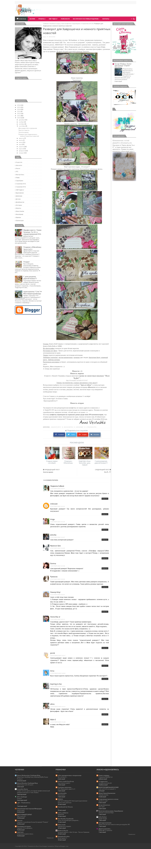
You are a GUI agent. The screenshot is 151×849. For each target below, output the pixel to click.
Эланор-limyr (55, 592)
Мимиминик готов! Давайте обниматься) (122, 141)
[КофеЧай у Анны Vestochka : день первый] (85, 453)
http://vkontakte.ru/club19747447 (77, 380)
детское (18, 199)
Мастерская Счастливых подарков (85, 19)
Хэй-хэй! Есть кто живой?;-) (107, 789)
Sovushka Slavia (22, 789)
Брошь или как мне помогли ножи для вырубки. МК (114, 824)
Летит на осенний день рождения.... (68, 820)
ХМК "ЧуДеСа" (53, 19)
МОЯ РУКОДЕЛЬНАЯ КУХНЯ (108, 787)
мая (20, 144)
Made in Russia (63, 830)
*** (18, 804)
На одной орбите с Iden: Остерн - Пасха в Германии (73, 832)
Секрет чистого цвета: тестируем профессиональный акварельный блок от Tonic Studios (33, 791)
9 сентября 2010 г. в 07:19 (57, 619)
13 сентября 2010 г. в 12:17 (57, 706)
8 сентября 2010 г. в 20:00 (57, 579)
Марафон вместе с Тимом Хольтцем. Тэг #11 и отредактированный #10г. (32, 232)
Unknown (54, 504)
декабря (22, 120)
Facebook (61, 434)
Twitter (73, 434)
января (21, 153)
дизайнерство (20, 202)
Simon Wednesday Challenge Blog (28, 775)
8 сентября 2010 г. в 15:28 (57, 521)
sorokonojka (62, 793)
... (58, 808)
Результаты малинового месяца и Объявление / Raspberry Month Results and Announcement (124, 74)
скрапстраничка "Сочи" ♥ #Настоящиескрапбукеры (32, 292)
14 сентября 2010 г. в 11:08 (57, 722)
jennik (52, 653)
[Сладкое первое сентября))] (52, 453)
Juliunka (53, 535)
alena (52, 704)
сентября (22, 126)
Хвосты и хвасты (23, 130)
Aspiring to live (56, 684)
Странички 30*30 (21, 187)
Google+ (84, 434)
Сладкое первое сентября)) (52, 462)
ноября (21, 122)
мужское (18, 217)
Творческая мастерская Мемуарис (29, 808)
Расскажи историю (24, 826)
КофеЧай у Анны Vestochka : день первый (84, 463)
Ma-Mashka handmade (65, 819)
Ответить (105, 498)
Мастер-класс (20, 174)
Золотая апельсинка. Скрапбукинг (111, 811)
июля (21, 140)
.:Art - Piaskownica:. (24, 802)
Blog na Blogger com (61, 846)
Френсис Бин (55, 546)
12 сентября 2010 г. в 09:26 (57, 686)
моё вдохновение (105, 823)
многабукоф (19, 214)
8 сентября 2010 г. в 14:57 (57, 488)
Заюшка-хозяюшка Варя (106, 812)
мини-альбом (20, 211)
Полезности (65, 19)
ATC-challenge (22, 797)
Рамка (18, 177)
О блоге (19, 798)
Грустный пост (21, 816)
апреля (21, 146)
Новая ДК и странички (105, 830)
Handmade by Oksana (65, 807)
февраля (22, 151)
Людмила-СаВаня (57, 486)
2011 (19, 116)
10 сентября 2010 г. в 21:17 (57, 655)
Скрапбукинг (76, 23)
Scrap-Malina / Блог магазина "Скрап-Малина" (123, 65)
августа (21, 138)
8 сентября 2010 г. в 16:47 (57, 537)
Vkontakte (96, 434)
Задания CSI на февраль (24, 828)
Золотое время (23, 132)
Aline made (61, 824)
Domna (53, 563)
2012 (19, 113)
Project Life (19, 162)
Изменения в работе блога (25, 834)
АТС (17, 171)
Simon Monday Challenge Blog (27, 783)
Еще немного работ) (64, 783)
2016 (19, 105)
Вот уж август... (62, 777)
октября (22, 124)
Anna (52, 671)
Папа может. (61, 795)
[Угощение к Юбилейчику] (69, 453)
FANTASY (20, 832)
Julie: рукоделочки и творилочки (69, 775)
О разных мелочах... (65, 787)
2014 (19, 109)
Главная (46, 23)
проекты (41, 19)
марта (21, 148)
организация (20, 220)
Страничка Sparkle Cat (105, 777)
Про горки (102, 806)
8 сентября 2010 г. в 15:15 (57, 506)
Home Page (22, 19)
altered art (19, 165)
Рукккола (53, 577)
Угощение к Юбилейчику (68, 462)
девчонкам (19, 196)
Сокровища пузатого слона (108, 799)
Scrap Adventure (104, 805)
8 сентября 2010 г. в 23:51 (57, 594)
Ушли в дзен (21, 810)
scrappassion (103, 781)
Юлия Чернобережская (107, 793)
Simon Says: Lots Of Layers (25, 785)
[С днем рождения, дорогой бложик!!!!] (101, 453)
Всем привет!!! (62, 838)
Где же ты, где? (103, 801)
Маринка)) (61, 814)
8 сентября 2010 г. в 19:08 (57, 566)
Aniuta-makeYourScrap (66, 781)
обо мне (32, 19)
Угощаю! (26, 262)
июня (21, 142)
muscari (19, 820)
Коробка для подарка (64, 826)
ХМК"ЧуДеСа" (20, 190)
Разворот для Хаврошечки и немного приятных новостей (28, 135)
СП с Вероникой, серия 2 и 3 (66, 789)
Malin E (53, 719)
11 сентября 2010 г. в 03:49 (57, 673)
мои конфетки (66, 23)
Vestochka (54, 617)
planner (18, 168)
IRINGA (60, 799)
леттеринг (19, 205)
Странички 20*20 (87, 23)
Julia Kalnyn (103, 817)
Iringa (52, 519)
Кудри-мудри (103, 818)
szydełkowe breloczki (105, 783)
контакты (105, 19)
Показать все (50, 838)
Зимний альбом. (103, 795)
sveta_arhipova (63, 813)
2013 (19, 111)
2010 (19, 118)
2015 (19, 107)
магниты (18, 208)
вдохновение (20, 193)
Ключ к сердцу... (104, 775)
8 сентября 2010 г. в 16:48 (57, 548)
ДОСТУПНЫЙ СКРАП (24, 814)
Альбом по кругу (55, 23)
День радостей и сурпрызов (27, 128)
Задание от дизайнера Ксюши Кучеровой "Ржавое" (32, 822)
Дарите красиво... (105, 829)
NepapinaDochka (64, 836)
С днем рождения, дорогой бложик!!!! (101, 462)
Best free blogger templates (45, 846)
